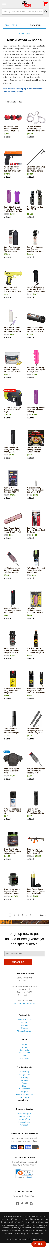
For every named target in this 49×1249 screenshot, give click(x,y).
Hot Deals (24, 1058)
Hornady (24, 1077)
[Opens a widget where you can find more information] (38, 1244)
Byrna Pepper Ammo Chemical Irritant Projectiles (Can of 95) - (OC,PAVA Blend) (12, 892)
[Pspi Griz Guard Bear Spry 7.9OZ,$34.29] (36, 198)
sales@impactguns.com (24, 1003)
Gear (24, 1055)
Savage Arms (24, 1074)
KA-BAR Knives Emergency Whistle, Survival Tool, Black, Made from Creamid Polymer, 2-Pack (35, 733)
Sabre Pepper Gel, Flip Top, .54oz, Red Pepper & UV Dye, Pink (36, 369)
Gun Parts (24, 1050)
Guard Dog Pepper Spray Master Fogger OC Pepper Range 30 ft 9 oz (35, 651)
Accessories (24, 1053)
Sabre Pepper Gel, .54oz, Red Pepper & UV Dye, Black (12, 450)
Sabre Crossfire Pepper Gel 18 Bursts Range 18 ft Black (12, 650)
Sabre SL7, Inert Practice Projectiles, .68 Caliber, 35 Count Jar (12, 370)
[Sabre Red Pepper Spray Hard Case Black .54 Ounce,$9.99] (36, 519)
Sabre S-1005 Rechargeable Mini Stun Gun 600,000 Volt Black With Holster (11, 492)
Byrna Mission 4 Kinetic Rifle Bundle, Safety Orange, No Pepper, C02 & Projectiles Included (35, 853)
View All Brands (24, 1100)
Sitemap (24, 1028)
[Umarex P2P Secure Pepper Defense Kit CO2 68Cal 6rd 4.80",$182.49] (13, 158)
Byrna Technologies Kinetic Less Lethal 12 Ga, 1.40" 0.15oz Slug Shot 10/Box (35, 330)
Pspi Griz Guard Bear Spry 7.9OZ (35, 208)
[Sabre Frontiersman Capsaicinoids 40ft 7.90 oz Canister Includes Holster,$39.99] (13, 238)
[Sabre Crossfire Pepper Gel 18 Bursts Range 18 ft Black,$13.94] (13, 639)
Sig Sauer (25, 1080)
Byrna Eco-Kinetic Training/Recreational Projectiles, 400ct (12, 851)
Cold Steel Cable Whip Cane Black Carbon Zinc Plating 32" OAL (36, 169)
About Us (25, 1022)
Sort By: (7, 102)
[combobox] (22, 12)
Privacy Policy (24, 1122)
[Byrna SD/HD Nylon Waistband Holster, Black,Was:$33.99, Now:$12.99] (13, 760)
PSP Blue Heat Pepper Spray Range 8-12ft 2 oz (12, 811)
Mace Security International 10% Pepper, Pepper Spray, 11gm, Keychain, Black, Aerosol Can (36, 813)
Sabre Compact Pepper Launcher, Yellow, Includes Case (12, 289)
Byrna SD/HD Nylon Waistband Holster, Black (11, 771)
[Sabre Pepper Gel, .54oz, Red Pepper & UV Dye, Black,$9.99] (13, 438)
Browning (24, 1072)
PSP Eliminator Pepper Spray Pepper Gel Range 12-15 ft (12, 690)
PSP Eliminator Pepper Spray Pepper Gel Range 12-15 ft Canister (36, 772)
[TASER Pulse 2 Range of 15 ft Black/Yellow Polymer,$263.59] (13, 398)
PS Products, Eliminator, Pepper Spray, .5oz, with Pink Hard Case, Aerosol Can (35, 612)
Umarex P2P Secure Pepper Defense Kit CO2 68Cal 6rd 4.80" (12, 169)
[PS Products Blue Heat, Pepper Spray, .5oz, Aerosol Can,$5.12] (36, 559)
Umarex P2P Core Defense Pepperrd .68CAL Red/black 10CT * (11, 130)
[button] (24, 25)
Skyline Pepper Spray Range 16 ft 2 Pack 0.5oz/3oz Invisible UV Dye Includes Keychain (36, 691)
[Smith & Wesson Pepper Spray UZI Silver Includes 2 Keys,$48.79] (36, 117)
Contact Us (24, 1125)
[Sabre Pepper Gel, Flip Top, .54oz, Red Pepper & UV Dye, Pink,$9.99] (36, 358)
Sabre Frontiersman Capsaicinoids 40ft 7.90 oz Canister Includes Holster (12, 250)
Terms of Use (24, 1119)
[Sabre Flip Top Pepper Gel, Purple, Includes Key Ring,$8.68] (36, 398)
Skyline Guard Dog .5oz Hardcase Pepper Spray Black (13, 610)
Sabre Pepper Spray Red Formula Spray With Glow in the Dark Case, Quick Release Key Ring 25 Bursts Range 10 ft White (12, 332)
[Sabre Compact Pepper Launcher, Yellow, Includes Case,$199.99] (13, 278)
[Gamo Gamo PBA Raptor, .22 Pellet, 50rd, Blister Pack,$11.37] (36, 438)
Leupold (24, 1092)
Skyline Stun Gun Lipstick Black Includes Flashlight (11, 731)
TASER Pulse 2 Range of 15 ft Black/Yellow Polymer (12, 410)
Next (41, 915)
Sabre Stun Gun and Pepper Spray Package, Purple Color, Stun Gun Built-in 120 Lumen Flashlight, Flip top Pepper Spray (13, 212)
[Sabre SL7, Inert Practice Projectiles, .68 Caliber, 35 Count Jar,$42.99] (13, 358)
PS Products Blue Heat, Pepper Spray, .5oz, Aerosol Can (36, 570)
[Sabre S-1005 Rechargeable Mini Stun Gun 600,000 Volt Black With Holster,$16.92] (13, 479)
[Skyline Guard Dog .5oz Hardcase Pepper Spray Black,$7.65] (13, 599)
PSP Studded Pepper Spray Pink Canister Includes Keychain (12, 570)
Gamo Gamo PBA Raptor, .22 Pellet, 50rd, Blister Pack (34, 450)
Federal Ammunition (24, 1094)
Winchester (24, 1089)
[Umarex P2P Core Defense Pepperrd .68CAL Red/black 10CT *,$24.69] (13, 117)
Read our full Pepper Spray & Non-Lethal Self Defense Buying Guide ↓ (22, 90)
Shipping (24, 1025)
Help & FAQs (24, 1116)
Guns (24, 1044)
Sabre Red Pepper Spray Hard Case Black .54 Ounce (36, 530)
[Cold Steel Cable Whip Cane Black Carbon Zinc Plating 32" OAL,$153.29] (36, 158)
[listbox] (20, 102)
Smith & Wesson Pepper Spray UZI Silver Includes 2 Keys (36, 129)
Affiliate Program (24, 1031)
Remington (24, 1097)
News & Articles (24, 1019)
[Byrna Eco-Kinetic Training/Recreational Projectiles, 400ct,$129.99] (13, 840)
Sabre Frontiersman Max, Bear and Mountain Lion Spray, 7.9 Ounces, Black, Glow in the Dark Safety (35, 252)
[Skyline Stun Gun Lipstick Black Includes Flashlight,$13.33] (13, 719)
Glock (24, 1086)
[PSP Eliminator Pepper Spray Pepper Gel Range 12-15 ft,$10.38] (13, 679)
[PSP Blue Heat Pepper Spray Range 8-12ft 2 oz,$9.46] (13, 800)
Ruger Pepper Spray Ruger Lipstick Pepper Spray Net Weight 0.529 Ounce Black (36, 892)
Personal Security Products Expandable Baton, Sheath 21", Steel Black (35, 491)
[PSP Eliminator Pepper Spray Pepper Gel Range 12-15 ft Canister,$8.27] (36, 760)
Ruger (24, 1083)
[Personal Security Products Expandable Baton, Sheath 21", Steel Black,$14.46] (36, 479)
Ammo (24, 1047)
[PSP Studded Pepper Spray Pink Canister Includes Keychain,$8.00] (13, 559)
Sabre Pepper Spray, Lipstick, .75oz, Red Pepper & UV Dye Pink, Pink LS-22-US (12, 531)
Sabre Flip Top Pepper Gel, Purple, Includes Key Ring (36, 410)
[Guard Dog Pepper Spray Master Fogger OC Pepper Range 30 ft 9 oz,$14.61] (36, 639)
